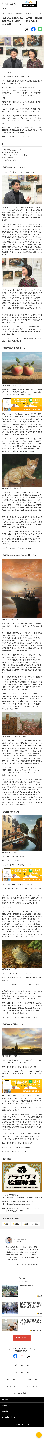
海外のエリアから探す (22, 1372)
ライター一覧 (10, 1386)
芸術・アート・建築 (31, 1224)
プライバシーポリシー (9, 1417)
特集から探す (33, 1379)
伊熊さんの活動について (12, 160)
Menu (40, 3)
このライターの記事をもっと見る (27, 1264)
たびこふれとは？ (33, 1386)
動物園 (40, 1313)
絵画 (6, 1224)
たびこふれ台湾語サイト (22, 1393)
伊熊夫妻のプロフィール (12, 150)
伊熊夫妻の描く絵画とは (12, 152)
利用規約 (5, 1411)
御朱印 (40, 1296)
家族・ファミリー (36, 1330)
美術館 (16, 1224)
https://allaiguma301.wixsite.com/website (24, 1197)
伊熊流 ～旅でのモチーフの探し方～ (16, 155)
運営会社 (5, 1399)
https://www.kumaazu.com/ (18, 1204)
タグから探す (11, 1379)
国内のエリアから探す (22, 1365)
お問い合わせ (6, 1405)
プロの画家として (10, 157)
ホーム (4, 8)
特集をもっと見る (22, 1337)
